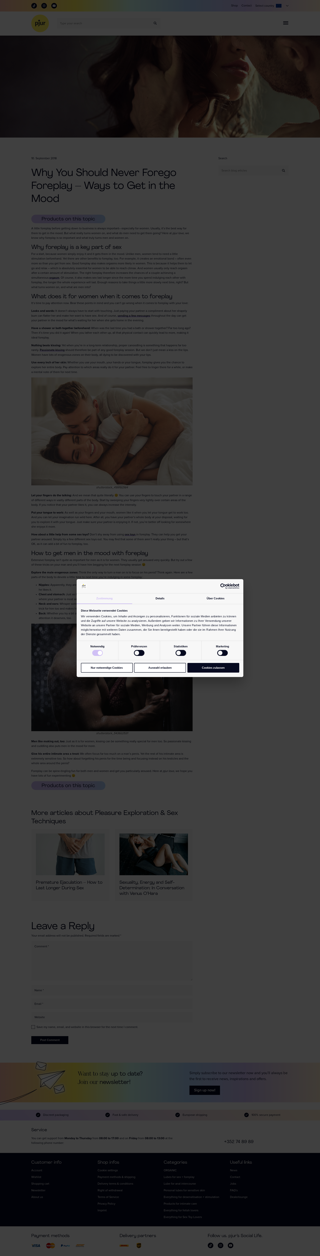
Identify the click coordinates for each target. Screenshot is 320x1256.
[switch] (139, 653)
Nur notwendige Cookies (107, 667)
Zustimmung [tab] (104, 598)
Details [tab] (160, 598)
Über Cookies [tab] (215, 598)
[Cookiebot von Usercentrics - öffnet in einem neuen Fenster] (223, 586)
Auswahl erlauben (160, 667)
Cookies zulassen (213, 667)
